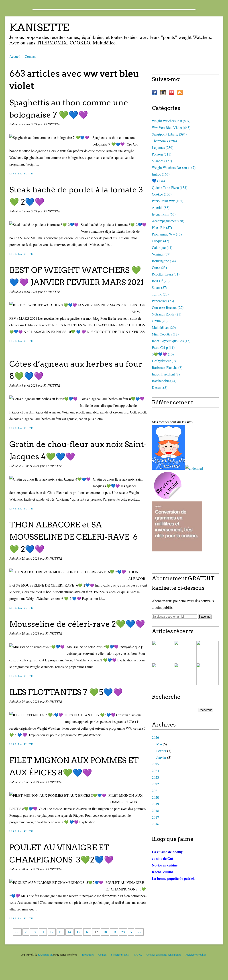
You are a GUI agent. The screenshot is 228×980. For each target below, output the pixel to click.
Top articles (88, 954)
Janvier (161, 757)
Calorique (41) (162, 247)
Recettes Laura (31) (165, 274)
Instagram (163, 92)
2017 (155, 817)
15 (78, 932)
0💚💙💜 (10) (163, 354)
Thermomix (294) (164, 140)
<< (17, 932)
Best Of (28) (160, 280)
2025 (155, 764)
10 (34, 932)
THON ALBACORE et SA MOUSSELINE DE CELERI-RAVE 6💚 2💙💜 (73, 537)
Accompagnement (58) (168, 220)
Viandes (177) (162, 160)
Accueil (14, 56)
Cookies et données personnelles (164, 954)
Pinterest (171, 92)
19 (114, 932)
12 (51, 932)
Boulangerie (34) (164, 260)
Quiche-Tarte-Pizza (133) (169, 187)
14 (69, 932)
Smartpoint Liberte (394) (169, 134)
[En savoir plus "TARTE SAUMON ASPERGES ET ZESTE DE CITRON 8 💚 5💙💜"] (185, 652)
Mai (159, 744)
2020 (155, 797)
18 (105, 932)
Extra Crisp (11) (163, 347)
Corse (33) (159, 267)
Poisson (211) (161, 154)
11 (43, 932)
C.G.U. (138, 954)
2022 (155, 784)
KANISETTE (39, 28)
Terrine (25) (160, 294)
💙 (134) (158, 180)
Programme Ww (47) (167, 234)
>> (139, 932)
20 (123, 932)
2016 (155, 824)
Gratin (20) (159, 320)
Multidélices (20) (164, 327)
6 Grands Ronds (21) (166, 314)
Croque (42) (160, 240)
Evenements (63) (163, 214)
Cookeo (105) (161, 194)
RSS (180, 92)
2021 (155, 790)
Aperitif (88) (160, 207)
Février (161, 750)
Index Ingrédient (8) (166, 374)
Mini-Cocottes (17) (165, 334)
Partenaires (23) (163, 300)
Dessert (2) (159, 387)
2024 (155, 770)
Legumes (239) (162, 147)
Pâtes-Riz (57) (162, 227)
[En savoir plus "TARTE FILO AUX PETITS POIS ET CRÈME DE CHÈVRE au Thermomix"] (185, 674)
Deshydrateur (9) (164, 360)
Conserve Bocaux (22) (167, 307)
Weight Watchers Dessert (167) (173, 167)
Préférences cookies (195, 954)
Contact (30, 56)
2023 (155, 777)
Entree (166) (160, 174)
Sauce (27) (159, 287)
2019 (155, 804)
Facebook (154, 92)
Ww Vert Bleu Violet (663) (171, 127)
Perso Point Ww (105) (167, 200)
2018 (155, 810)
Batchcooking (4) (164, 380)
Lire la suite (21, 173)
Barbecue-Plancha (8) (167, 367)
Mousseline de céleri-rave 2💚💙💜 (77, 624)
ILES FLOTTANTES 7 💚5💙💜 (66, 692)
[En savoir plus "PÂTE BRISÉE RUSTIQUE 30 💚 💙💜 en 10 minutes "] (163, 652)
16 (87, 932)
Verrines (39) (161, 254)
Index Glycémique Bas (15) (171, 340)
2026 (155, 737)
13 (60, 932)
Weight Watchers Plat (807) (171, 120)
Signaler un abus (120, 954)
